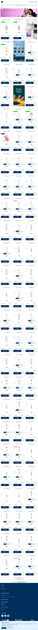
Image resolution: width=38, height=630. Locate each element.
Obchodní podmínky (4, 595)
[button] (36, 13)
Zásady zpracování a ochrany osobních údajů (8, 596)
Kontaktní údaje (4, 599)
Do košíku (5, 60)
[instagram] (8, 615)
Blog (2, 590)
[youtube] (5, 615)
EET (1, 610)
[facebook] (2, 615)
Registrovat (2, 587)
